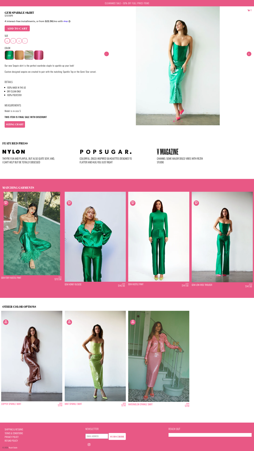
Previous (106, 54)
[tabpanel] (178, 65)
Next (249, 54)
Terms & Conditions (14, 433)
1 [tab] (174, 120)
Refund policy (11, 440)
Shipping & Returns (14, 429)
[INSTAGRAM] (89, 444)
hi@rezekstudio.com (178, 435)
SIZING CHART (15, 124)
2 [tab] (177, 120)
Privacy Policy (12, 437)
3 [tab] (181, 120)
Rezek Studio (13, 447)
